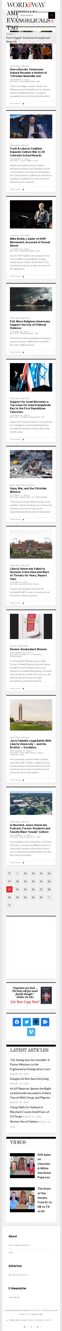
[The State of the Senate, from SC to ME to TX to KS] (22, 1211)
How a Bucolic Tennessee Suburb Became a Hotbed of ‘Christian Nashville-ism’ (28, 73)
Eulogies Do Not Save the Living (29, 1079)
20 (33, 881)
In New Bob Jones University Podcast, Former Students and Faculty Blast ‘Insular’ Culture (30, 828)
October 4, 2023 (18, 582)
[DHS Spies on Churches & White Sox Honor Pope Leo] (22, 1177)
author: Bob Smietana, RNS (25, 82)
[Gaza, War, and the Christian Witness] (31, 464)
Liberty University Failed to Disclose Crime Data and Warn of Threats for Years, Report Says (29, 574)
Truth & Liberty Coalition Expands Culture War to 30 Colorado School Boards (27, 152)
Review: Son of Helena (23, 1121)
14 (33, 873)
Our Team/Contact (19, 1245)
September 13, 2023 (20, 835)
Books (13, 646)
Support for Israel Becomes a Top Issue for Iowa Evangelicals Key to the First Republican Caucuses (30, 407)
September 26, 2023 (20, 653)
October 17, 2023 (19, 495)
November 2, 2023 (19, 159)
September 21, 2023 (20, 751)
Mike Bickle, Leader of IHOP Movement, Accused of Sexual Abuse (30, 242)
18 (17, 881)
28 (49, 889)
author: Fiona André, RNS (24, 334)
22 (49, 881)
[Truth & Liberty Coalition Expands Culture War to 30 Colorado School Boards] (31, 126)
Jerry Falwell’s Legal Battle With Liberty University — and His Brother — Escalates (30, 744)
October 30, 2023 (19, 249)
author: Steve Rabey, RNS (24, 161)
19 (25, 881)
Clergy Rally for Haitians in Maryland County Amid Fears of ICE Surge (29, 1111)
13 (25, 873)
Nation (25, 66)
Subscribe (14, 1297)
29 (9, 897)
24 (17, 889)
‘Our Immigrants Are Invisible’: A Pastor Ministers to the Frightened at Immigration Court (30, 1064)
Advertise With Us (19, 1275)
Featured (15, 66)
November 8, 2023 (19, 80)
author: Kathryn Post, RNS (25, 837)
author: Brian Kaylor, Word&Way (28, 497)
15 (41, 873)
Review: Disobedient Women (28, 649)
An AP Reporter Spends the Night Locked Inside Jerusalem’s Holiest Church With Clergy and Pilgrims (30, 1093)
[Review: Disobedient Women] (31, 626)
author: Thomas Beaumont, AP (27, 417)
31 (25, 897)
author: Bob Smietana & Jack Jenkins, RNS (26, 754)
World (30, 485)
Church (14, 236)
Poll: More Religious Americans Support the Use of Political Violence (30, 325)
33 (41, 897)
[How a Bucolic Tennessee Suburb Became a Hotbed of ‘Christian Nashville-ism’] (31, 45)
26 (33, 889)
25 (25, 889)
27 (41, 889)
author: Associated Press (25, 584)
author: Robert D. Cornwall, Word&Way (26, 656)
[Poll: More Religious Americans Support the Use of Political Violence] (31, 299)
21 (41, 881)
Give (11, 1252)
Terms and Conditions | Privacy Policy (30, 1320)
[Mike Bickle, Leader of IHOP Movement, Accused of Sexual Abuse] (31, 214)
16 (49, 873)
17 (9, 881)
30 (17, 897)
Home (9, 34)
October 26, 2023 (19, 332)
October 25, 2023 (19, 415)
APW (12, 485)
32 (33, 897)
